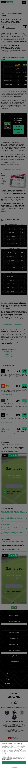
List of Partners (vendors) (7, 759)
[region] (14, 755)
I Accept (14, 762)
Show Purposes (14, 767)
